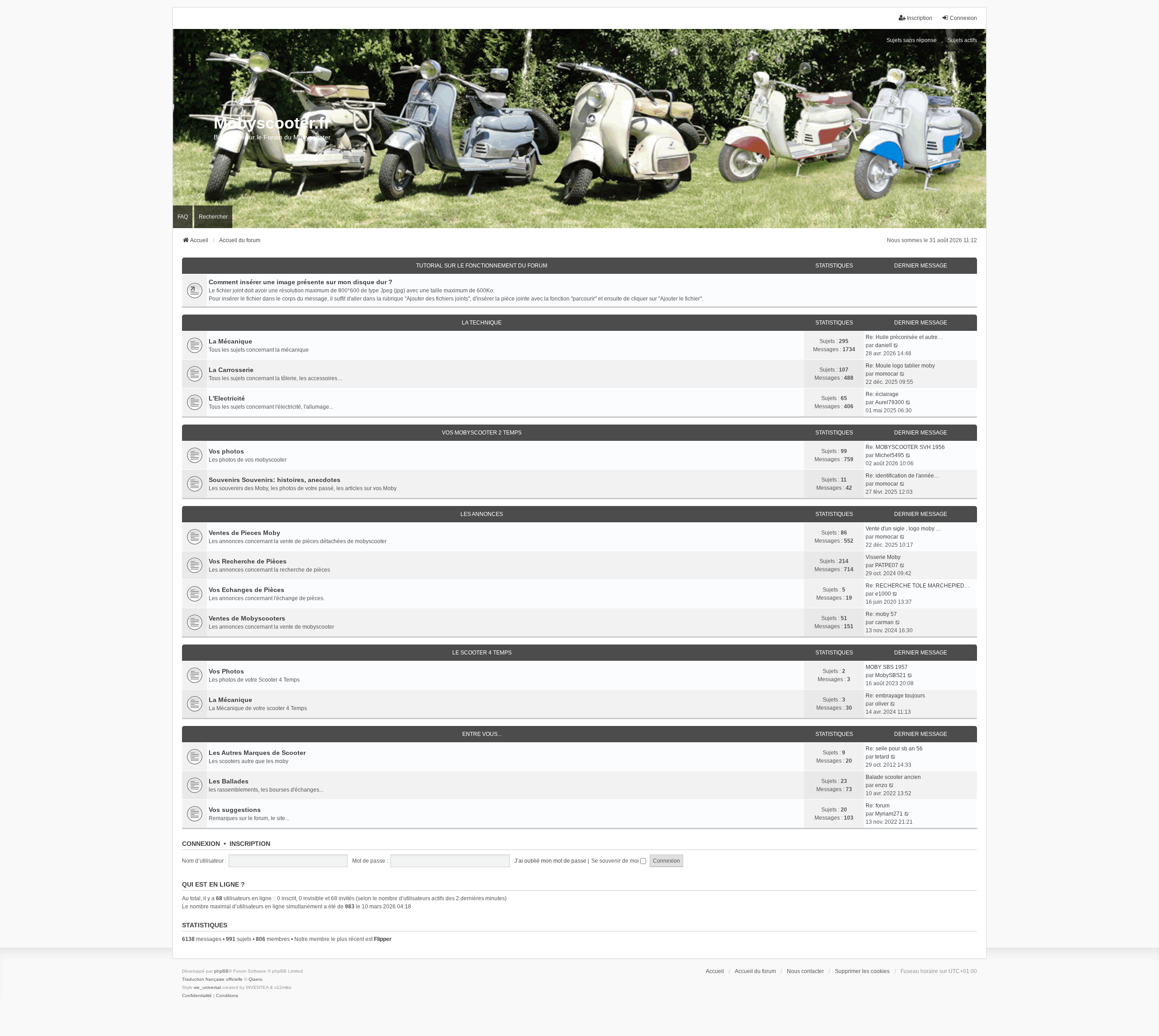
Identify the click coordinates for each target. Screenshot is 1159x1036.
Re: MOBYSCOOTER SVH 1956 (905, 447)
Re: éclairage (882, 394)
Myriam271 (889, 814)
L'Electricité (227, 398)
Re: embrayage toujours (895, 695)
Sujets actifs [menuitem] (962, 40)
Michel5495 (889, 455)
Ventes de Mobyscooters (247, 618)
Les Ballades (229, 781)
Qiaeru (256, 979)
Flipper (383, 939)
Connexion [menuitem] (963, 18)
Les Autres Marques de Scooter (257, 752)
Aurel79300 (889, 402)
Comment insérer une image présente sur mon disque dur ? (301, 282)
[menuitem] (197, 996)
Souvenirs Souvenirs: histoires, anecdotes (274, 479)
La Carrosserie (231, 369)
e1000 (883, 594)
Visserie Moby (883, 557)
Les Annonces (481, 514)
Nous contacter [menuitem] (805, 971)
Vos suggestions (235, 809)
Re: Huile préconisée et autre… (904, 337)
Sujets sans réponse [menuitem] (911, 40)
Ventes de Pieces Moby (244, 532)
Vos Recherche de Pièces (248, 561)
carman (884, 622)
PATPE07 (886, 565)
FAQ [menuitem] (182, 217)
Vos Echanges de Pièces (246, 589)
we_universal (207, 987)
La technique (482, 323)
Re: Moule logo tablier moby (900, 366)
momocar (886, 374)
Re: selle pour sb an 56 (894, 748)
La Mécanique (230, 341)
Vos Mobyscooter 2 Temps (482, 433)
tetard (882, 757)
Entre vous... (482, 734)
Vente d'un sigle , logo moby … (903, 528)
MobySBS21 (890, 675)
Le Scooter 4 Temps (482, 652)
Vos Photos (226, 671)
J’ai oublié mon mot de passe (550, 861)
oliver (882, 704)
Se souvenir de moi (615, 861)
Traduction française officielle (212, 979)
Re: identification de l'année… (902, 476)
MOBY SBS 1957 (887, 667)
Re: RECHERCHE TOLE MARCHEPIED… (918, 585)
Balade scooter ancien (893, 777)
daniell (883, 345)
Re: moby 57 (881, 614)
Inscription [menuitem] (919, 18)
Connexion (201, 843)
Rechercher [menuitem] (213, 217)
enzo (881, 785)
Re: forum (878, 805)
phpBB (221, 971)
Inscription (250, 843)
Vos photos (226, 451)
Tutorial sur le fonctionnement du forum (481, 266)
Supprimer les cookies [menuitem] (862, 971)
